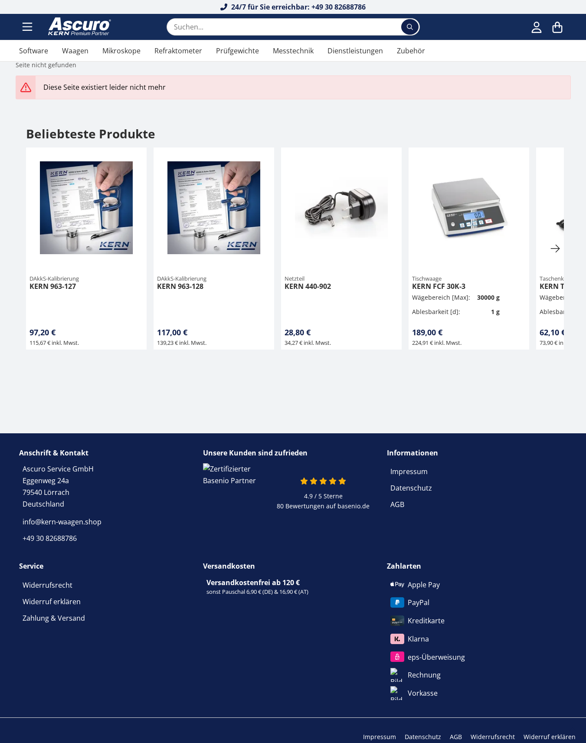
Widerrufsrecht (47, 585)
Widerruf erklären (52, 601)
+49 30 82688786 (50, 538)
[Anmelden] (537, 27)
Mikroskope (121, 51)
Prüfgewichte (237, 51)
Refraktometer (178, 51)
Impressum (409, 471)
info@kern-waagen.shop (62, 522)
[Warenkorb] (557, 27)
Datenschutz (411, 488)
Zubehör (411, 51)
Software (33, 51)
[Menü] (28, 27)
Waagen (75, 51)
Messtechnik (293, 51)
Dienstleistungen (355, 51)
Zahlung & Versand (54, 618)
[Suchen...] (410, 27)
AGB (397, 504)
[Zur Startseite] (78, 26)
